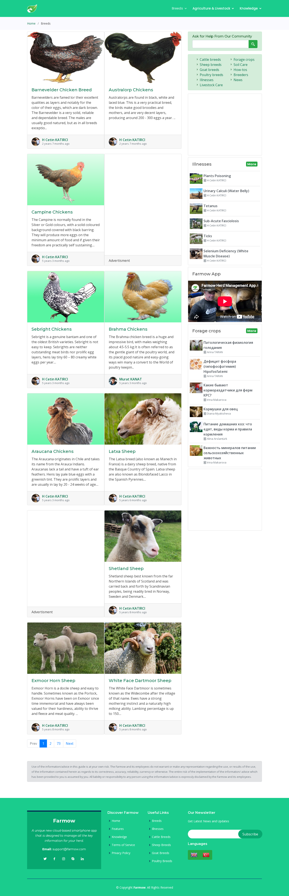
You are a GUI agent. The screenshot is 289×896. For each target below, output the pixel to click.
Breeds (177, 8)
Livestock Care (211, 85)
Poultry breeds (211, 74)
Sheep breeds (211, 64)
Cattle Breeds (161, 836)
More (251, 164)
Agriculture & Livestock (211, 8)
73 (59, 743)
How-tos (240, 69)
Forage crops (244, 59)
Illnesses (206, 80)
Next (69, 743)
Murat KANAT (130, 379)
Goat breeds (209, 69)
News (238, 80)
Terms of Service (123, 844)
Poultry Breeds (162, 861)
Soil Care (241, 64)
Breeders (241, 74)
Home (31, 23)
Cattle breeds (210, 59)
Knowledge (249, 8)
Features (118, 828)
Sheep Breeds (161, 844)
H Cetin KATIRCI (55, 139)
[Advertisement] (143, 199)
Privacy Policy (121, 853)
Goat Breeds (160, 853)
